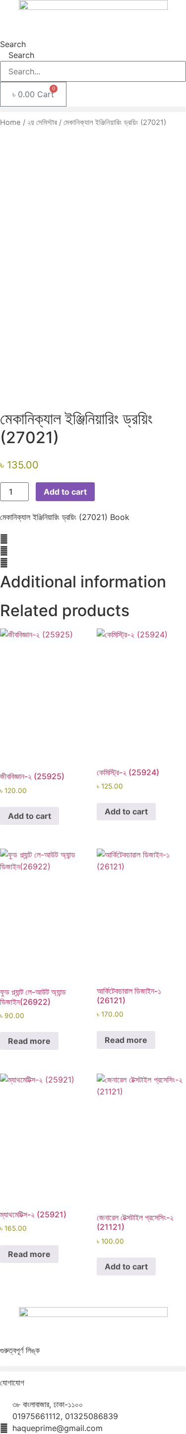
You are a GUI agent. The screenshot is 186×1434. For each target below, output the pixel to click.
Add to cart (65, 492)
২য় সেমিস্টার (42, 122)
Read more (29, 1041)
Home (10, 122)
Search (13, 44)
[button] (93, 109)
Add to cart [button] (29, 816)
